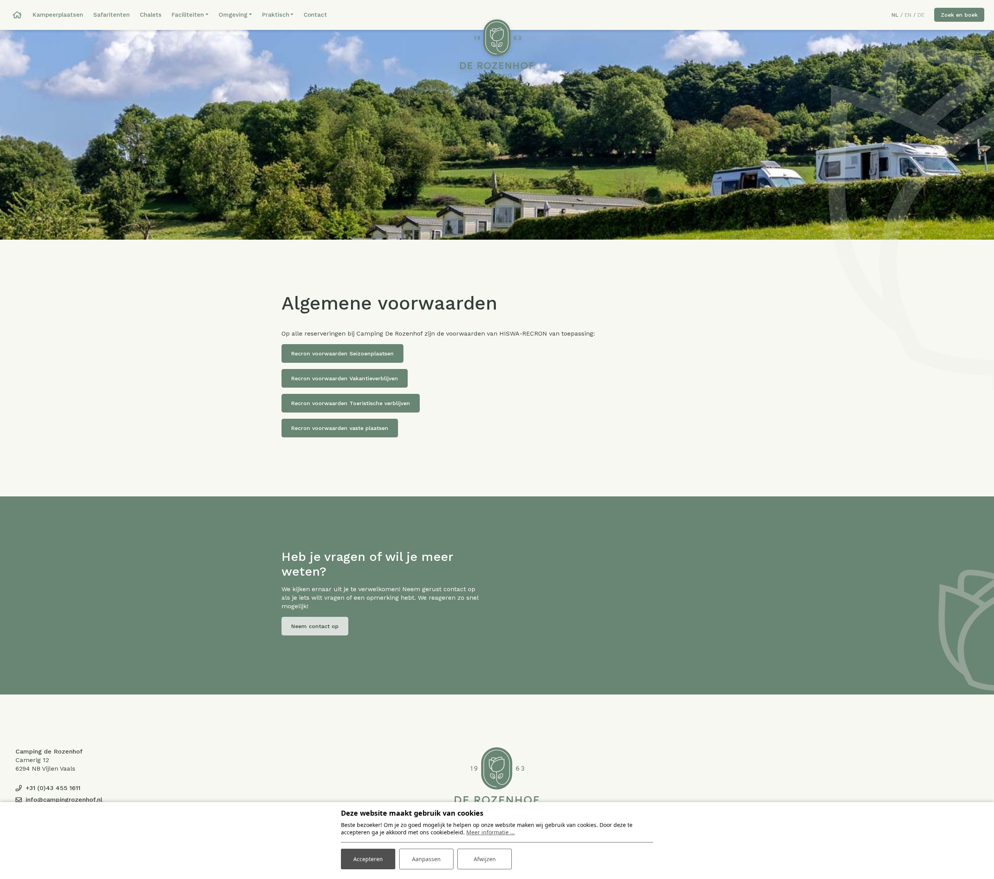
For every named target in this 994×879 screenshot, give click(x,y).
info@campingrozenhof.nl (64, 799)
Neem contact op (315, 626)
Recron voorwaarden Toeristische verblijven (350, 403)
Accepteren (368, 859)
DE (921, 15)
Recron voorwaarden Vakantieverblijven (344, 378)
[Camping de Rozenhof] (497, 48)
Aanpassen (426, 859)
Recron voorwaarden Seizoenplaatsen (342, 353)
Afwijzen (485, 859)
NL (894, 15)
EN (908, 15)
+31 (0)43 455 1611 (53, 788)
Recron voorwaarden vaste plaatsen (339, 428)
